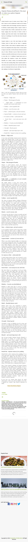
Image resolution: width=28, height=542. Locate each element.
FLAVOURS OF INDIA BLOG (16, 538)
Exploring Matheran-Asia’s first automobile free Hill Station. (14, 489)
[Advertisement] (14, 435)
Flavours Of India (8, 2)
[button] (2, 17)
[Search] (26, 2)
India (6, 394)
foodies (3, 392)
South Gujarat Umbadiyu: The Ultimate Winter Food (12, 467)
